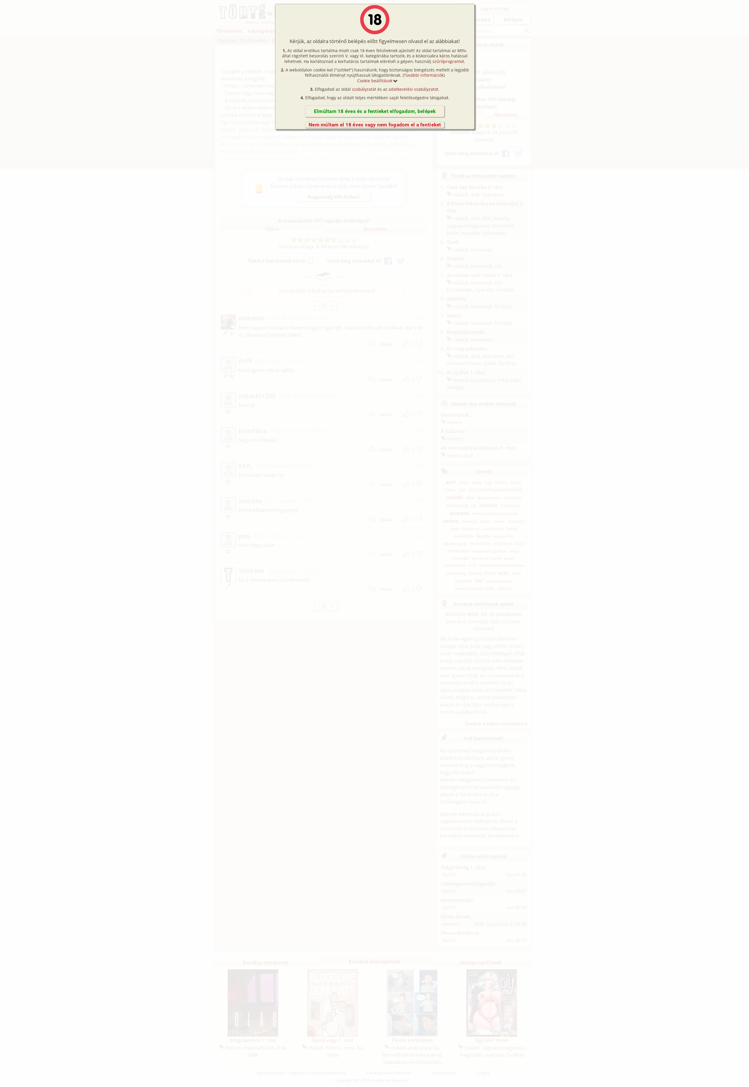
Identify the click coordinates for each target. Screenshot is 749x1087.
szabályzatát (364, 89)
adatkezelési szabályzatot (413, 89)
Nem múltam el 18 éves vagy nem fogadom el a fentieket (375, 125)
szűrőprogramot (448, 61)
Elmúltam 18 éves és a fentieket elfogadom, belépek (375, 111)
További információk (424, 75)
